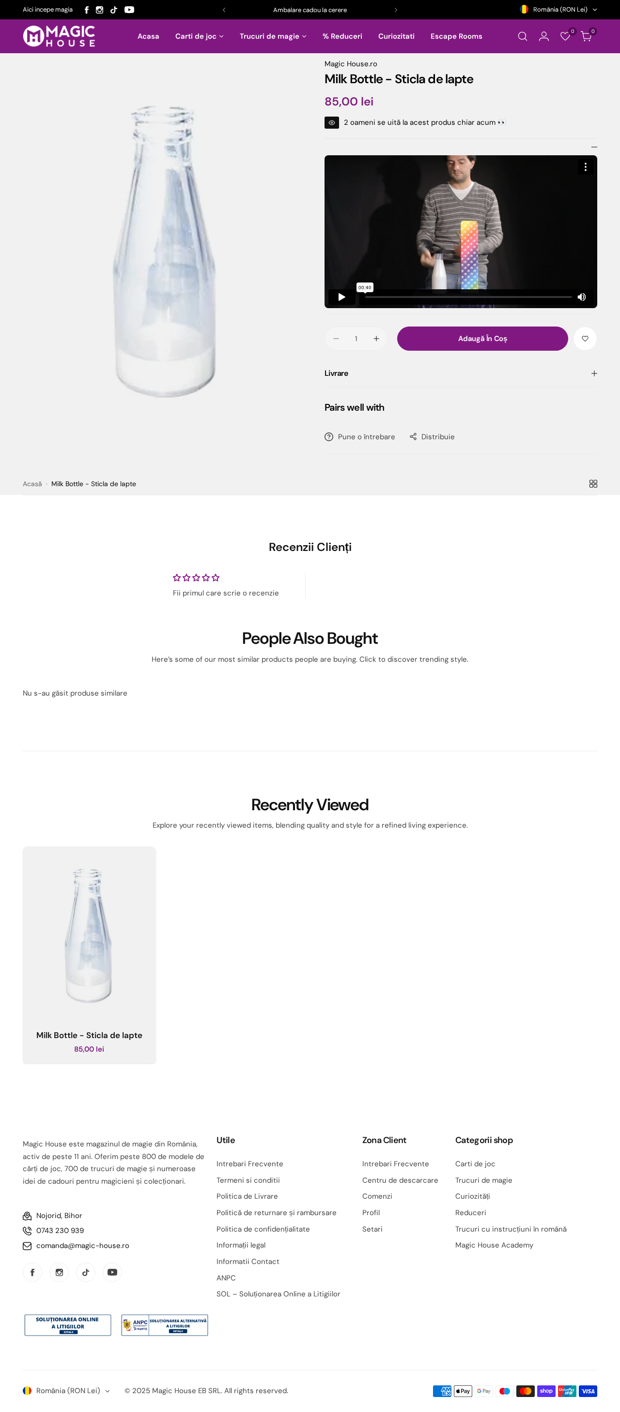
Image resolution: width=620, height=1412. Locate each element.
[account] (544, 36)
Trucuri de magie (483, 1180)
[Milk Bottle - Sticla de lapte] (89, 935)
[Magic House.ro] (59, 36)
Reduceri (470, 1213)
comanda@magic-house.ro (82, 1245)
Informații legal (241, 1245)
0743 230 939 (60, 1230)
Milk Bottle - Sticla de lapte (89, 1035)
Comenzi (377, 1196)
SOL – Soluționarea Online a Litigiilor (279, 1294)
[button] (224, 10)
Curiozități (472, 1196)
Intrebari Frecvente (250, 1164)
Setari (372, 1229)
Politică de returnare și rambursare (277, 1213)
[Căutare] (522, 36)
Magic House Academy (494, 1245)
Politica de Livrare (247, 1196)
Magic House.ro (351, 64)
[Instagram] (99, 10)
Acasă (32, 483)
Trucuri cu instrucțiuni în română (511, 1229)
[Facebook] (87, 10)
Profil (371, 1213)
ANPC (226, 1278)
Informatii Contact (248, 1261)
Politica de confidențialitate (263, 1229)
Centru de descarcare (400, 1180)
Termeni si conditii (248, 1180)
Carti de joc (475, 1164)
